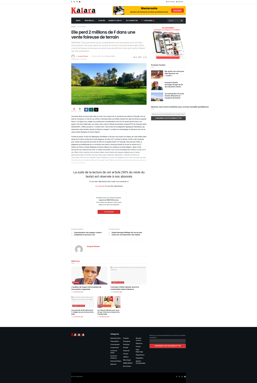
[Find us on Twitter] (74, 2)
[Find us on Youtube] (79, 2)
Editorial (113, 364)
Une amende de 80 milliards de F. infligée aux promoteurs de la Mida (82, 312)
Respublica (89, 20)
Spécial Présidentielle (140, 362)
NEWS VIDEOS (127, 363)
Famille (125, 348)
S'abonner (180, 2)
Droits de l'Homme (113, 357)
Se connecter (171, 2)
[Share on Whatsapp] (91, 110)
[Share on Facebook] (86, 110)
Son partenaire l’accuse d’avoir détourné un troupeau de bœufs (174, 96)
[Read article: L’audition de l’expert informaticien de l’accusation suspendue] (89, 275)
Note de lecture (138, 339)
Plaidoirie (139, 343)
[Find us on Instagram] (77, 2)
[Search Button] (182, 20)
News (78, 20)
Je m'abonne (109, 212)
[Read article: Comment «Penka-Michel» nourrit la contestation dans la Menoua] (128, 275)
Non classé (127, 366)
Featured (126, 351)
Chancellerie (114, 341)
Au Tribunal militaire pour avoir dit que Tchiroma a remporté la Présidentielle (108, 312)
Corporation (114, 348)
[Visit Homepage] (83, 11)
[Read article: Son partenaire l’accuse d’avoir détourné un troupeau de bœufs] (157, 97)
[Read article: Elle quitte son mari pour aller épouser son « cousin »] (157, 74)
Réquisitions (140, 355)
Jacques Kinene (83, 56)
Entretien (126, 344)
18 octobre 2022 (96, 56)
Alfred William (78, 292)
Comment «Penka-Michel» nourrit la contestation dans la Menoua (124, 288)
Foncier (101, 20)
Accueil (73, 27)
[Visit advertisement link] (149, 10)
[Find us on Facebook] (71, 2)
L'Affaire (76, 282)
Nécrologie (127, 360)
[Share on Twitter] (96, 110)
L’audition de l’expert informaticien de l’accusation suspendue (86, 288)
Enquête (126, 338)
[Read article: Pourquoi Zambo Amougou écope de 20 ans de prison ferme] (157, 85)
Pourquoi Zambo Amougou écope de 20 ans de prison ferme (174, 84)
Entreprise (126, 341)
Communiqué (114, 344)
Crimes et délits (115, 20)
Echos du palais (115, 361)
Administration (115, 338)
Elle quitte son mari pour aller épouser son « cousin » (174, 73)
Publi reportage (139, 351)
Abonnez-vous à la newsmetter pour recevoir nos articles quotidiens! (167, 336)
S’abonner (148, 20)
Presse (138, 347)
